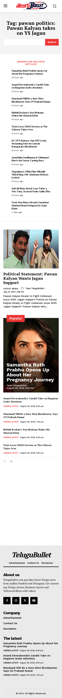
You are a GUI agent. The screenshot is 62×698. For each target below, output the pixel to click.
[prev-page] (5, 461)
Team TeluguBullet (34, 288)
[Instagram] (16, 600)
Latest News (10, 288)
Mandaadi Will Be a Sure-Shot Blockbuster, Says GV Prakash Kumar (31, 100)
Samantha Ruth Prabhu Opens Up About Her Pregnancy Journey (29, 72)
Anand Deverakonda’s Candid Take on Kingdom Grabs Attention (30, 86)
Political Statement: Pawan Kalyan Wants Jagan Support (30, 278)
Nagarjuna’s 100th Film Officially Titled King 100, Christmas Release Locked (30, 174)
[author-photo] (23, 288)
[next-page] (11, 461)
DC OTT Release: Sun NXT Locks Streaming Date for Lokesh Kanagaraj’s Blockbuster (29, 143)
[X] (24, 600)
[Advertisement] (31, 513)
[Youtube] (34, 600)
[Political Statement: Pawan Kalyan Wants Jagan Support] (31, 249)
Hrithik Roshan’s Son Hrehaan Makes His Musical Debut (27, 114)
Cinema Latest (11, 406)
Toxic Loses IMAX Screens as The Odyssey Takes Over (29, 128)
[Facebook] (7, 600)
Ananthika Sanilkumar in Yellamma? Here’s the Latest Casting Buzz (30, 159)
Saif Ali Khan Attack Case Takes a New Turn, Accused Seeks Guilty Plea (31, 190)
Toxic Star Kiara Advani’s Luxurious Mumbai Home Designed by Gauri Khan (30, 205)
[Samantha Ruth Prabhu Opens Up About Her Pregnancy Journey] (31, 355)
